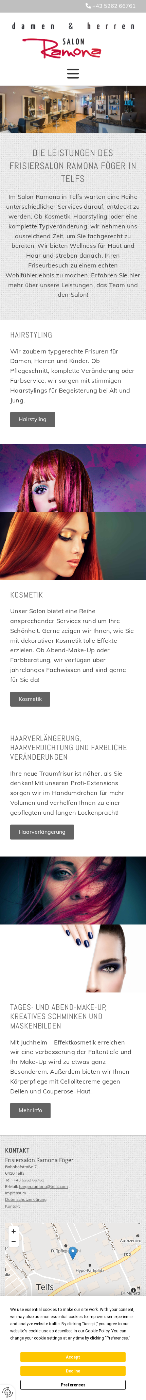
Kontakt (12, 1206)
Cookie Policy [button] (97, 1331)
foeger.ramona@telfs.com (43, 1186)
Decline (73, 1371)
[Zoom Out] (13, 1242)
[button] (73, 73)
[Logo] (73, 40)
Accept (73, 1357)
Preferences (73, 1385)
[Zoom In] (13, 1231)
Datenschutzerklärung (26, 1199)
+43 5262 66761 (114, 5)
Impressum (15, 1192)
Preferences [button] (117, 1338)
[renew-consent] (7, 1392)
